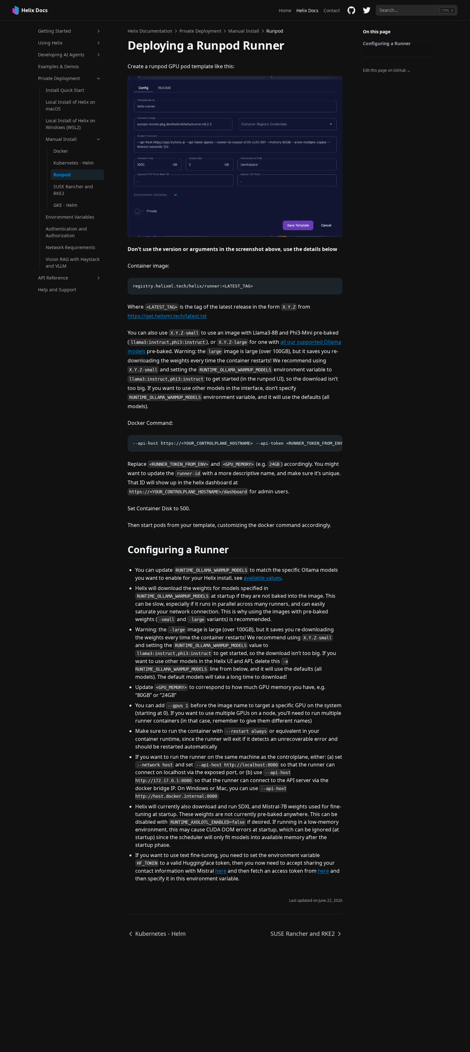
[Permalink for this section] (237, 549)
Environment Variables (70, 217)
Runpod (62, 175)
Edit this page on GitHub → (387, 70)
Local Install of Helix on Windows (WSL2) (70, 123)
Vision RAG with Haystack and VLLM (72, 262)
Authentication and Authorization (66, 232)
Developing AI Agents (61, 55)
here (220, 870)
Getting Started (54, 31)
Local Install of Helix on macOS (70, 105)
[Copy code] (334, 286)
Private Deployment (59, 78)
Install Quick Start (65, 90)
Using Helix (50, 43)
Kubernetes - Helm (73, 163)
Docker (60, 151)
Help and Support (57, 290)
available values (262, 577)
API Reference (53, 278)
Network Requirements (70, 247)
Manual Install (61, 139)
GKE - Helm (65, 205)
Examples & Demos (58, 66)
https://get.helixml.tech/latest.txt (167, 316)
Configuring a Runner (387, 43)
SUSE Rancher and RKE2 (73, 189)
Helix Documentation (150, 31)
